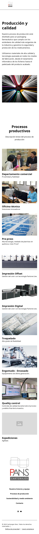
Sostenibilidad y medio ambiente (19, 498)
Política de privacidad (12, 529)
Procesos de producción (19, 494)
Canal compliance (28, 529)
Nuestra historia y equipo (19, 489)
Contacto (19, 503)
